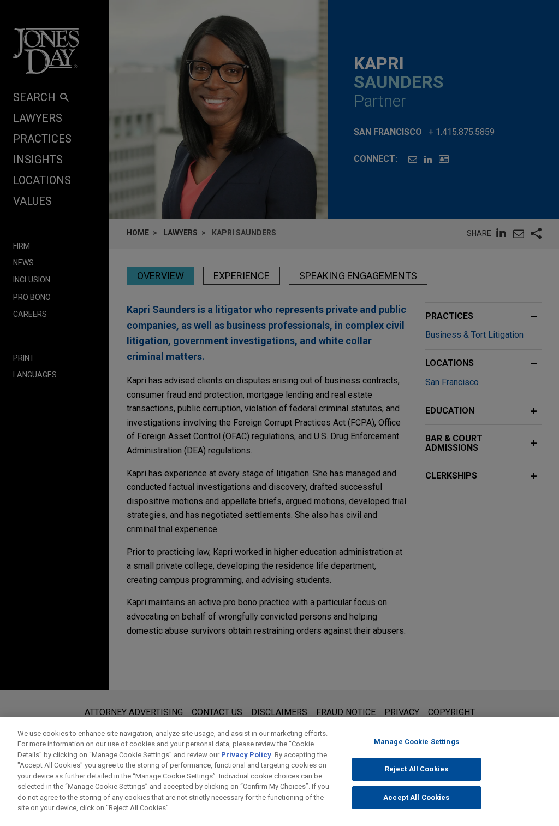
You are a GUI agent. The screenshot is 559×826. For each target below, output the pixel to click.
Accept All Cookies (416, 797)
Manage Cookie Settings (416, 742)
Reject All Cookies (416, 769)
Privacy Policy (246, 755)
